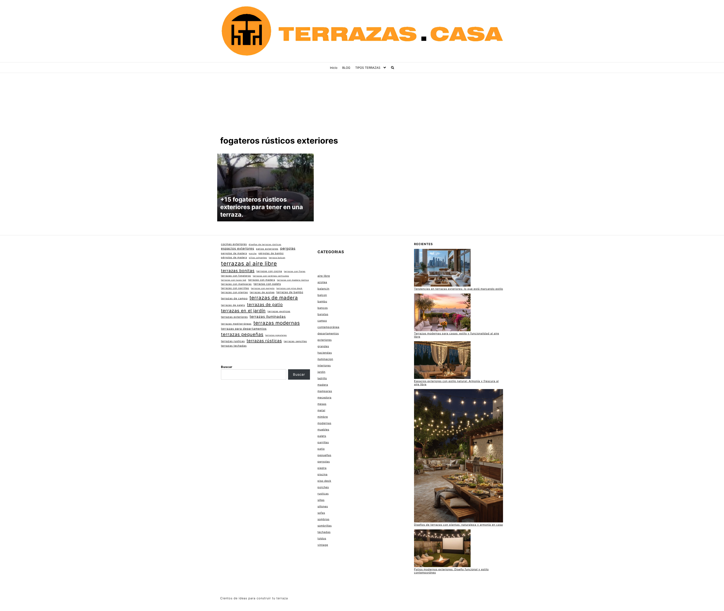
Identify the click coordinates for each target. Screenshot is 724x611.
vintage (323, 544)
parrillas (323, 442)
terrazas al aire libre (249, 263)
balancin (323, 288)
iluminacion (325, 359)
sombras (323, 519)
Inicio (333, 68)
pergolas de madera (234, 253)
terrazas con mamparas (236, 284)
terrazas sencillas (295, 341)
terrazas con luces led (233, 280)
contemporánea (328, 327)
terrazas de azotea (262, 292)
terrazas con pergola (263, 288)
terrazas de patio (265, 304)
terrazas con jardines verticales (271, 276)
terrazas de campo (234, 298)
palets (322, 435)
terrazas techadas (234, 345)
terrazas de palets (233, 305)
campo (322, 320)
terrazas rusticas (233, 341)
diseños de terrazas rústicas (265, 244)
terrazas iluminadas (268, 316)
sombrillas (325, 525)
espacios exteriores (237, 248)
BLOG (346, 68)
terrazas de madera (273, 298)
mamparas (325, 391)
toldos (322, 538)
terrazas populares (276, 335)
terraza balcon (277, 257)
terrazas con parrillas (235, 288)
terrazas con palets (267, 283)
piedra (322, 468)
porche (253, 253)
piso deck (324, 480)
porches (323, 487)
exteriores (325, 339)
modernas (324, 423)
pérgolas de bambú (271, 253)
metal (321, 410)
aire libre (324, 275)
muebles (323, 429)
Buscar (226, 367)
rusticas (323, 493)
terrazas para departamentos (244, 328)
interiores (324, 365)
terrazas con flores (294, 271)
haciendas (325, 352)
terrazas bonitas (238, 270)
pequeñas (324, 455)
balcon (322, 295)
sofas (321, 512)
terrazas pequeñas (242, 334)
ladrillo (322, 378)
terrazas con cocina (269, 271)
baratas (323, 314)
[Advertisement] (362, 107)
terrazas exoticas (279, 311)
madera (323, 384)
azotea (322, 282)
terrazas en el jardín (243, 310)
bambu (322, 301)
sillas (321, 500)
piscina (322, 474)
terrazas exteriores (234, 316)
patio (321, 448)
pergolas (287, 248)
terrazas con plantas (234, 292)
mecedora (324, 397)
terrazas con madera (261, 279)
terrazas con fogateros (236, 275)
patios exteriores (267, 248)
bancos (323, 307)
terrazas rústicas (264, 340)
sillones (323, 506)
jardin (321, 371)
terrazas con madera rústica (293, 280)
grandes (323, 346)
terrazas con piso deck (289, 288)
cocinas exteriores (234, 244)
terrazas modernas (276, 323)
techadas (324, 532)
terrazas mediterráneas (236, 323)
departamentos (328, 333)
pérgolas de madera (234, 257)
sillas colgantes (258, 257)
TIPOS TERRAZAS (367, 68)
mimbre (323, 416)
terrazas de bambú (289, 292)
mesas (322, 403)
